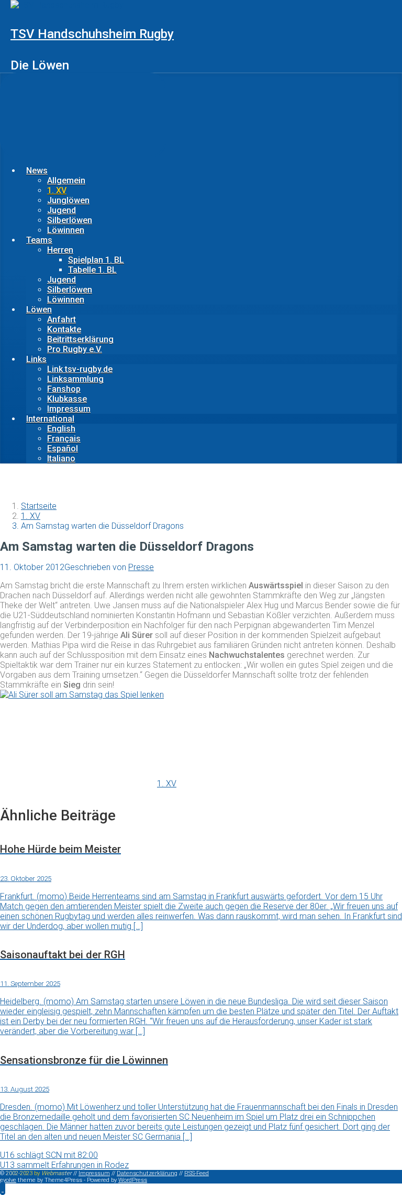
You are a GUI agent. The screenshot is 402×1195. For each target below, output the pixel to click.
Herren (60, 250)
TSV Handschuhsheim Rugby (92, 34)
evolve (8, 1180)
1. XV (56, 190)
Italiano (61, 458)
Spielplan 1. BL (96, 260)
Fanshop (64, 389)
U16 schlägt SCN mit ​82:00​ (49, 1155)
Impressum (69, 409)
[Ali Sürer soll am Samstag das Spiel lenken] (82, 695)
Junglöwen (68, 200)
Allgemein (66, 180)
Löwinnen (65, 230)
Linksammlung (75, 379)
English (61, 429)
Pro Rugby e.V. (74, 349)
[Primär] (83, 115)
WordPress (132, 1180)
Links (36, 359)
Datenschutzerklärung (147, 1173)
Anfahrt (61, 319)
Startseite (39, 506)
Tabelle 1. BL (92, 270)
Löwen (39, 310)
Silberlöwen (69, 220)
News (37, 171)
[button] (2, 1188)
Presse (141, 567)
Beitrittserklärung (80, 339)
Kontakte (64, 329)
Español (62, 449)
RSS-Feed (196, 1173)
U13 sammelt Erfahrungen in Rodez (64, 1165)
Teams (39, 240)
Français (64, 439)
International (50, 419)
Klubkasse (67, 399)
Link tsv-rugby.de (80, 369)
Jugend (61, 210)
